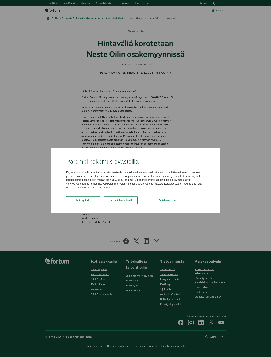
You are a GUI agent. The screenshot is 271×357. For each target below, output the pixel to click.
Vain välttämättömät (121, 200)
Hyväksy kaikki (83, 200)
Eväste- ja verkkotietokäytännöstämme (88, 187)
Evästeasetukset (168, 200)
